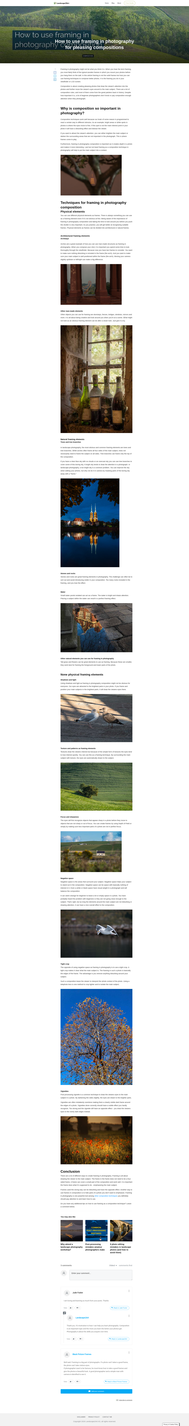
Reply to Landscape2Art (119, 1339)
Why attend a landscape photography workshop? (72, 1247)
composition (88, 55)
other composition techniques (105, 1196)
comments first (125, 1265)
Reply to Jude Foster (120, 1308)
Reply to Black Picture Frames (117, 1382)
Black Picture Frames (82, 1354)
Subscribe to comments (125, 1400)
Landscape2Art (82, 1317)
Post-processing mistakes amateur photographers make (95, 1247)
